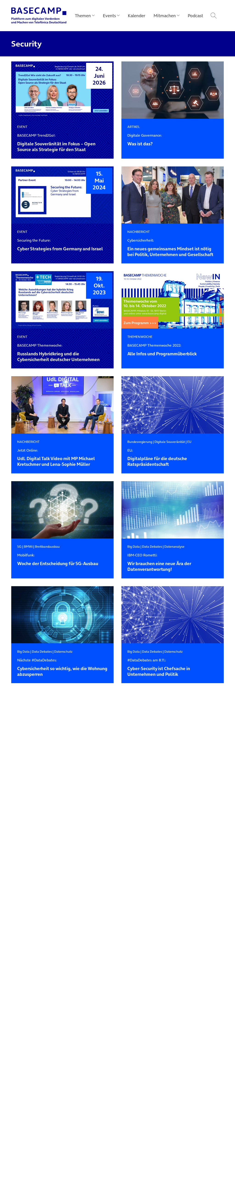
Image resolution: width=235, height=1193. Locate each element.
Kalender (136, 16)
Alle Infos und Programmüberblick (162, 350)
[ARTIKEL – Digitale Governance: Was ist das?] (172, 90)
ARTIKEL (133, 126)
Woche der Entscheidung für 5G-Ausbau (57, 560)
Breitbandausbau (47, 546)
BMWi (28, 546)
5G (19, 546)
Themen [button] (83, 16)
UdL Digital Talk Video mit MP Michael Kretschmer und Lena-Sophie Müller (56, 458)
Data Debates (152, 546)
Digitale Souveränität (169, 441)
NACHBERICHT (138, 231)
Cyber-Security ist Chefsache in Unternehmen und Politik (158, 667)
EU (189, 441)
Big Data (133, 546)
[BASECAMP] (38, 15)
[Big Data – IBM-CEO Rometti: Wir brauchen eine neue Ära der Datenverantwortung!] (172, 510)
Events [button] (109, 16)
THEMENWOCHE (139, 336)
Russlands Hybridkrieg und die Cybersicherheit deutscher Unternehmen (58, 353)
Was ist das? (144, 140)
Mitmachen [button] (165, 16)
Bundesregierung (139, 441)
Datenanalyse (174, 546)
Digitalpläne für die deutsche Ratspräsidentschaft (157, 458)
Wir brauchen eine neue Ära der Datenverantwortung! (159, 562)
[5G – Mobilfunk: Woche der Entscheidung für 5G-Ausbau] (62, 510)
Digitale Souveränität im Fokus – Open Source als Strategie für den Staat (56, 143)
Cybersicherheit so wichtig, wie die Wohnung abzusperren (62, 667)
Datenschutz (63, 651)
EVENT (22, 126)
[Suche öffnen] (214, 16)
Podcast (195, 16)
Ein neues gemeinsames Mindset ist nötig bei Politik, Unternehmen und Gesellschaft (170, 248)
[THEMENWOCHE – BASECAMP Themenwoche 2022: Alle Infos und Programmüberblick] (172, 300)
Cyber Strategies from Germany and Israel (60, 245)
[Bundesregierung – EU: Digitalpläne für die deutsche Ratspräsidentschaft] (172, 405)
